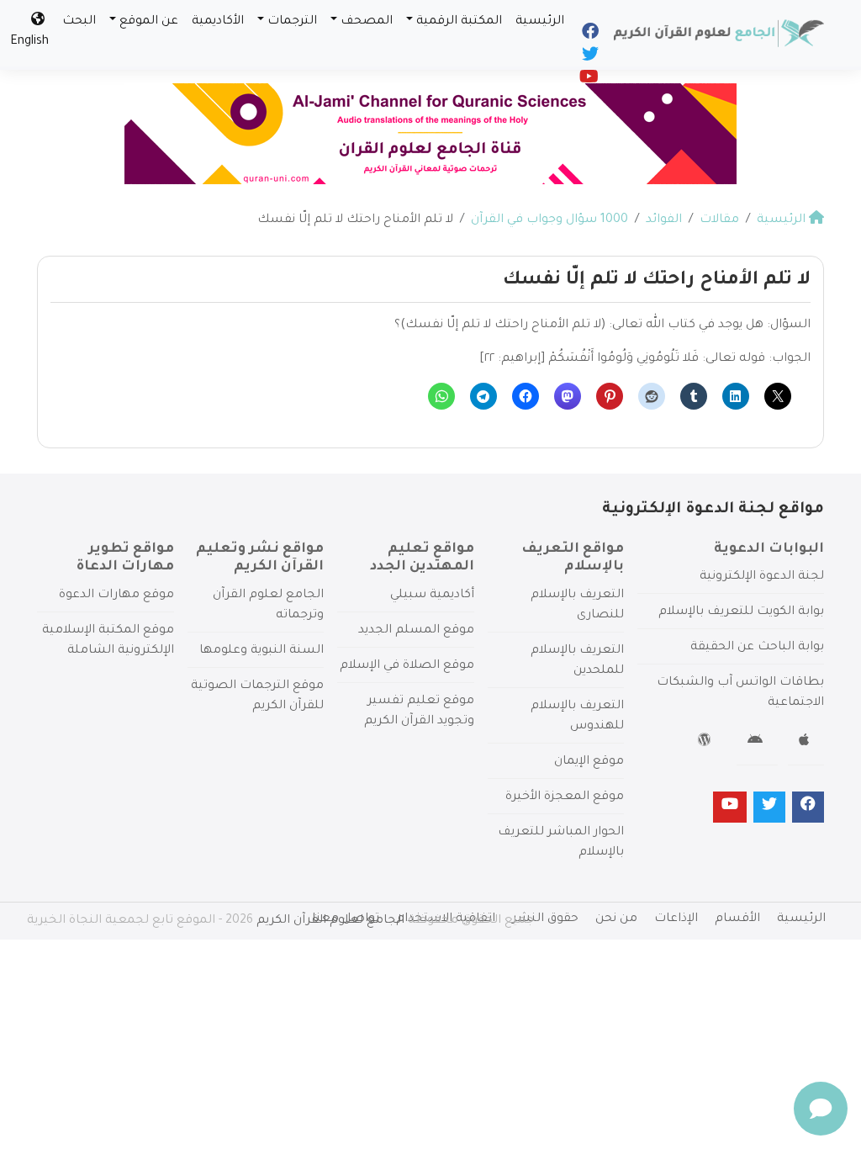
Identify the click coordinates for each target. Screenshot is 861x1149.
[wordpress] (706, 743)
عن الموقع (148, 22)
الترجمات (292, 22)
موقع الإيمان (589, 762)
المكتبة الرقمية (459, 22)
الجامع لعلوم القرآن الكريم (330, 921)
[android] (757, 743)
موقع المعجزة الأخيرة (564, 797)
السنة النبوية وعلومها (261, 651)
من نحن (616, 919)
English (29, 42)
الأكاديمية (218, 22)
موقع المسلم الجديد (416, 631)
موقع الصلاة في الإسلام (407, 666)
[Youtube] (587, 80)
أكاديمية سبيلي (432, 595)
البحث (79, 22)
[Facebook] (589, 35)
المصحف (367, 22)
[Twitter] (589, 58)
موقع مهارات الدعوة (116, 595)
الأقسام (737, 919)
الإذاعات (676, 919)
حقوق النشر (545, 919)
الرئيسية (539, 22)
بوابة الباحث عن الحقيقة (757, 647)
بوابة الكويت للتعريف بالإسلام (741, 612)
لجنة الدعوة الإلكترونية (762, 577)
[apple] (806, 743)
